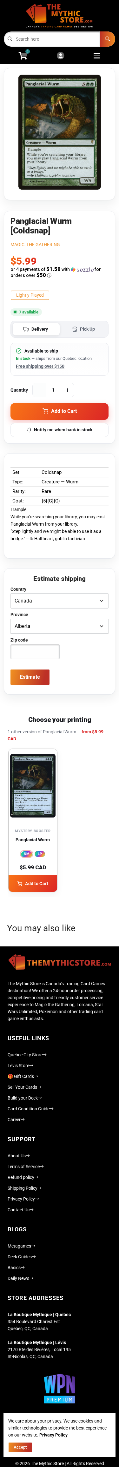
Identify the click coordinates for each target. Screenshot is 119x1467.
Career (14, 1119)
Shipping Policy (22, 1188)
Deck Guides (20, 1256)
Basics (14, 1267)
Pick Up (87, 329)
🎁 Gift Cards (21, 1076)
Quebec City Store (25, 1054)
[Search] (107, 39)
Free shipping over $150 (40, 366)
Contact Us (19, 1209)
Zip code (19, 640)
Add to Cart (36, 883)
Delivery (39, 329)
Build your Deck (23, 1097)
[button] (59, 272)
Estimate (30, 677)
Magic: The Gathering (35, 244)
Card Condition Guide (29, 1108)
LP (40, 854)
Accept (20, 1447)
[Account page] (60, 56)
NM (27, 854)
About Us (17, 1155)
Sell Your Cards (22, 1087)
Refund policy (21, 1177)
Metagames (19, 1245)
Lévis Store (18, 1065)
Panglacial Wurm (33, 839)
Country (18, 589)
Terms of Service (24, 1166)
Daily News (18, 1278)
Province (19, 614)
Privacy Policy (21, 1198)
